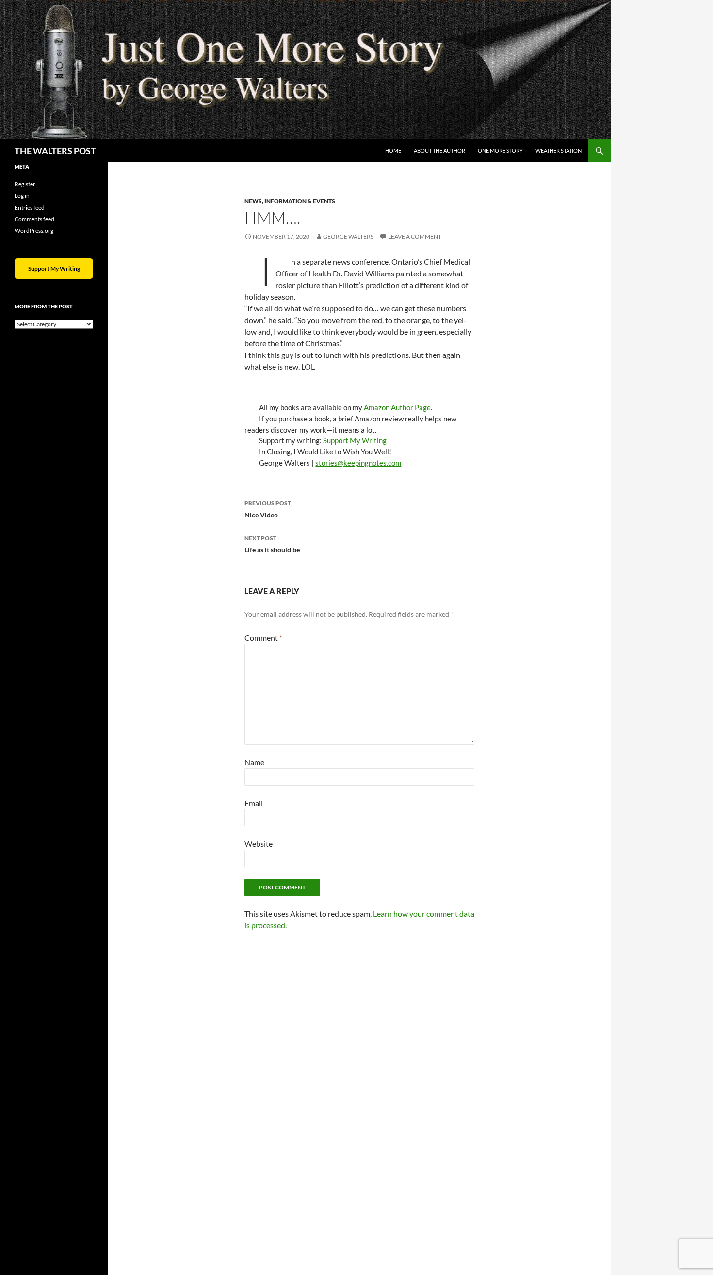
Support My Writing (355, 440)
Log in (22, 195)
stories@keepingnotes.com (358, 462)
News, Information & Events (289, 201)
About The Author (439, 150)
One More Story (500, 150)
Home (393, 150)
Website (258, 843)
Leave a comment (414, 236)
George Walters (348, 236)
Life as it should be (272, 544)
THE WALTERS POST (55, 150)
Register (25, 184)
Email (253, 802)
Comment (263, 637)
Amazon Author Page (397, 407)
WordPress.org (34, 230)
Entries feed (30, 207)
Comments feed (34, 219)
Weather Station (558, 150)
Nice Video (267, 509)
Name (254, 762)
